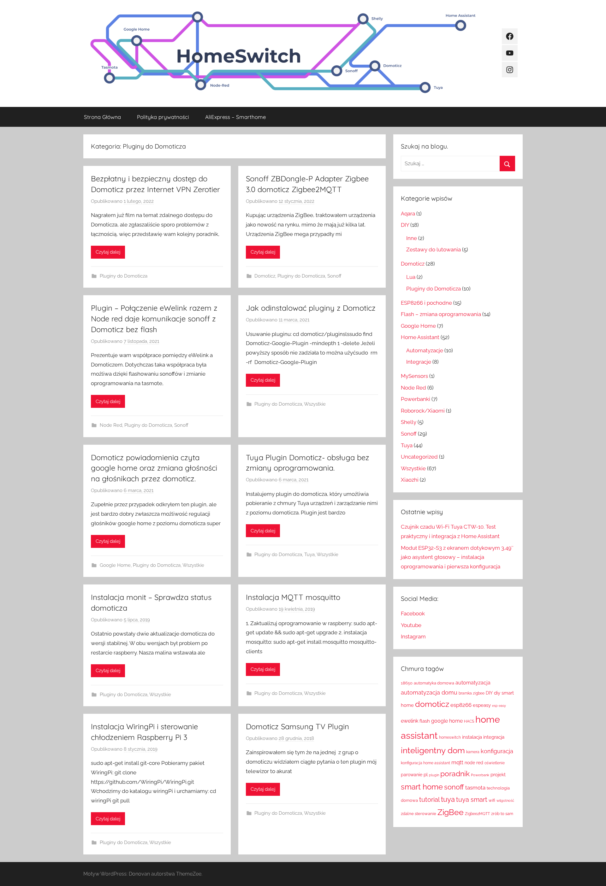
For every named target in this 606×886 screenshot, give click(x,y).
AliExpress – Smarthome (235, 117)
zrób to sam (502, 813)
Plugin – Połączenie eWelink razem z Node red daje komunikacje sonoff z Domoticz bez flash (154, 318)
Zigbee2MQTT (477, 814)
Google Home (115, 565)
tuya (448, 799)
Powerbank (480, 775)
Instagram (413, 636)
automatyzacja (472, 683)
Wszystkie (315, 404)
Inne (411, 238)
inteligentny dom (433, 750)
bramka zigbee (471, 693)
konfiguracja (497, 751)
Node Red (111, 425)
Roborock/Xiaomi (423, 411)
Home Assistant (420, 337)
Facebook (413, 613)
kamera (472, 752)
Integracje (418, 362)
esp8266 (461, 705)
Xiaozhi (410, 480)
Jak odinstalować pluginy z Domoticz (311, 308)
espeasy (482, 705)
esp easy (499, 705)
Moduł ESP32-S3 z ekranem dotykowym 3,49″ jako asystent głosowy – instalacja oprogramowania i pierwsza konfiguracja (457, 557)
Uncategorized (419, 457)
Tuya (309, 554)
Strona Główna (102, 117)
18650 (407, 683)
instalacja (472, 737)
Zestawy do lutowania (433, 249)
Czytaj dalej (108, 252)
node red (474, 762)
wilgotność (505, 800)
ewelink (409, 721)
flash (424, 721)
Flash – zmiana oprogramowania (441, 314)
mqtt (457, 762)
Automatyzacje (424, 350)
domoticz (432, 704)
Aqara (408, 213)
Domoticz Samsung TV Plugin (297, 726)
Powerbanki (415, 399)
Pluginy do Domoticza (123, 276)
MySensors (414, 376)
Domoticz (264, 276)
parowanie (411, 774)
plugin (434, 775)
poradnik (455, 773)
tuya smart (471, 799)
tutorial (429, 799)
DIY (405, 225)
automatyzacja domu (429, 692)
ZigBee (450, 812)
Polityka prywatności (163, 117)
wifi (492, 800)
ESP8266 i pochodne (426, 303)
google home (447, 721)
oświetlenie (494, 763)
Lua (410, 277)
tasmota (475, 787)
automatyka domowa (434, 683)
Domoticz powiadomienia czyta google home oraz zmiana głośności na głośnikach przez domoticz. (154, 468)
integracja (493, 737)
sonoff (454, 787)
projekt (498, 774)
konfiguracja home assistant (425, 763)
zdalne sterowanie (418, 813)
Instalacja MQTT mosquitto (293, 597)
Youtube (411, 625)
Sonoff (334, 276)
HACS (469, 721)
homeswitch (450, 737)
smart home (422, 786)
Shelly (408, 422)
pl (426, 774)
